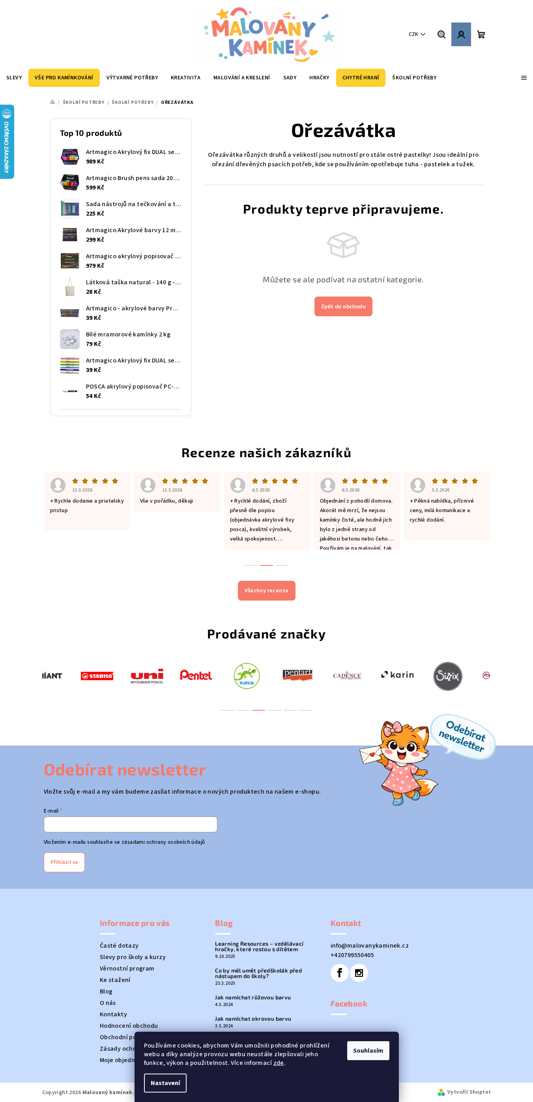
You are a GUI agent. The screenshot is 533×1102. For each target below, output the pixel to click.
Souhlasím (368, 1050)
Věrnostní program (127, 968)
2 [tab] (243, 710)
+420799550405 (352, 955)
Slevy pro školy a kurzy (133, 957)
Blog (106, 991)
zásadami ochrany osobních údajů (163, 842)
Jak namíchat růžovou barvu (253, 997)
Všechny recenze (267, 591)
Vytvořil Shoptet (469, 1092)
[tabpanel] (67, 675)
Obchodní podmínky (129, 1037)
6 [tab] (306, 710)
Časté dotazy (119, 945)
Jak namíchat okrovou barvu (253, 1018)
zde (278, 1063)
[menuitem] (14, 78)
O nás (108, 1003)
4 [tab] (274, 710)
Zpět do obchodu (343, 306)
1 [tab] (227, 710)
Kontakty (113, 1014)
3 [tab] (258, 710)
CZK (413, 34)
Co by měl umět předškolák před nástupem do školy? (258, 973)
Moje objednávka (124, 1060)
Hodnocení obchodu (129, 1025)
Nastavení (165, 1083)
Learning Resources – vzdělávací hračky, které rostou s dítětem (259, 946)
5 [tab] (290, 710)
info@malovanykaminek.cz (370, 945)
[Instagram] (359, 973)
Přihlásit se (64, 862)
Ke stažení (115, 980)
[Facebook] (340, 973)
